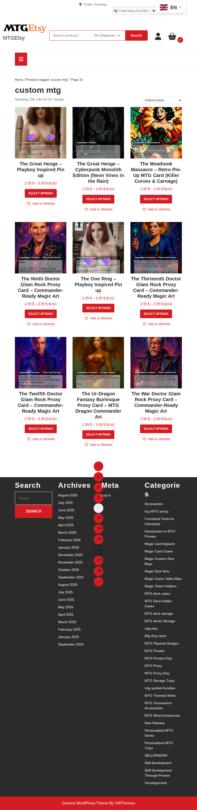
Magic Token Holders (161, 586)
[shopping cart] (172, 36)
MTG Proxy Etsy (157, 673)
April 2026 (66, 525)
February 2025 (69, 629)
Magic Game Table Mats (163, 579)
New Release (155, 723)
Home (19, 80)
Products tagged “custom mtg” (47, 80)
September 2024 (71, 644)
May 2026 (65, 517)
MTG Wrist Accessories (162, 715)
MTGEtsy (14, 38)
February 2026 (69, 540)
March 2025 (67, 622)
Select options (40, 193)
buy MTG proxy (156, 511)
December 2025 (70, 555)
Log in (106, 495)
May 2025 (65, 607)
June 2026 (66, 510)
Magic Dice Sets (157, 571)
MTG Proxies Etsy (158, 658)
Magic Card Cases (159, 551)
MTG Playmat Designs (162, 643)
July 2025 (65, 592)
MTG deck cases (157, 593)
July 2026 (65, 503)
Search (136, 35)
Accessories (154, 504)
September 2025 (71, 577)
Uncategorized (156, 783)
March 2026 (67, 532)
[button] (40, 203)
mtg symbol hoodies (160, 688)
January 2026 (68, 547)
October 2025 (68, 570)
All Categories (104, 35)
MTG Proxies (155, 651)
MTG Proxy (153, 666)
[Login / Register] (158, 36)
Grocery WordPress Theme (85, 803)
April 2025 (66, 614)
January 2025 (68, 637)
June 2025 (66, 599)
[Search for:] (33, 498)
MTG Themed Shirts (160, 695)
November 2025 (70, 562)
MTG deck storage (159, 613)
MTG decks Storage (160, 621)
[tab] (21, 59)
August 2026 (67, 495)
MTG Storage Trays (160, 681)
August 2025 (67, 585)
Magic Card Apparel (160, 544)
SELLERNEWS (156, 755)
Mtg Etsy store (155, 636)
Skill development (158, 763)
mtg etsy (151, 628)
